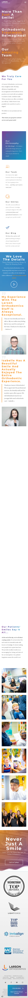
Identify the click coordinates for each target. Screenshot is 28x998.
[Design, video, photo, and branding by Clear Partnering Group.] (2, 996)
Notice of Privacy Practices (18, 978)
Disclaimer (12, 977)
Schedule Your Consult (17, 975)
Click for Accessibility (7, 978)
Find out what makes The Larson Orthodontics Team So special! (14, 61)
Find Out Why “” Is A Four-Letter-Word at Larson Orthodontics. (14, 23)
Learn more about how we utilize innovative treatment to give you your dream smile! (13, 42)
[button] (14, 862)
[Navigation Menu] (25, 2)
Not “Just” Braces (7, 975)
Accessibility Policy (20, 977)
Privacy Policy (6, 977)
